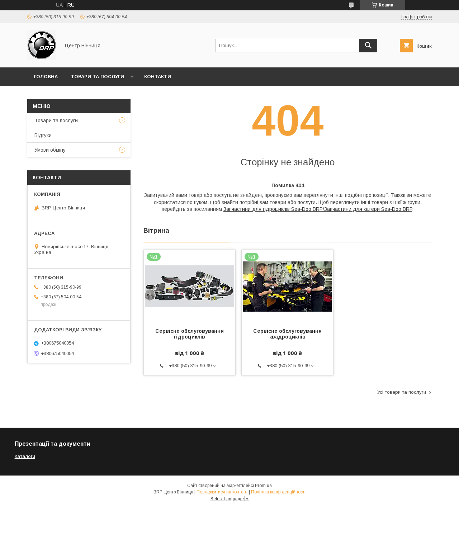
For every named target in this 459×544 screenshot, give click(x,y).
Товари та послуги (97, 76)
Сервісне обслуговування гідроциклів (189, 334)
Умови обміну (50, 150)
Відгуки (43, 135)
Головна (46, 76)
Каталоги (25, 456)
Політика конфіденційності (278, 492)
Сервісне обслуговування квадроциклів (287, 334)
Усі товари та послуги (401, 392)
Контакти (157, 76)
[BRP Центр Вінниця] (41, 58)
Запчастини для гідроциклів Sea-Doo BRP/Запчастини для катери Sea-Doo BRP (317, 209)
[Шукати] (368, 45)
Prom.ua (263, 485)
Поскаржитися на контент (222, 492)
